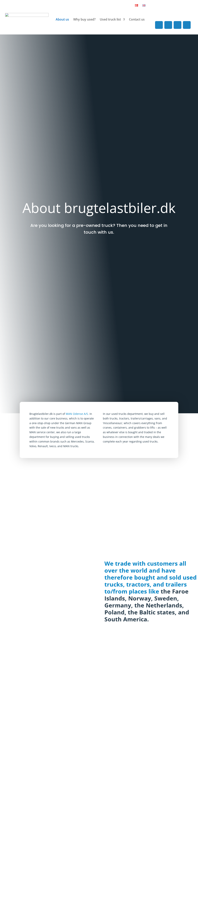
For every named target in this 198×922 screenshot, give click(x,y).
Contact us (137, 19)
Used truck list (110, 19)
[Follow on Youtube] (177, 25)
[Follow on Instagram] (168, 25)
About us (62, 19)
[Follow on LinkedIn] (187, 25)
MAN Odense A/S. (77, 414)
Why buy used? (84, 19)
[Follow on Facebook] (159, 25)
